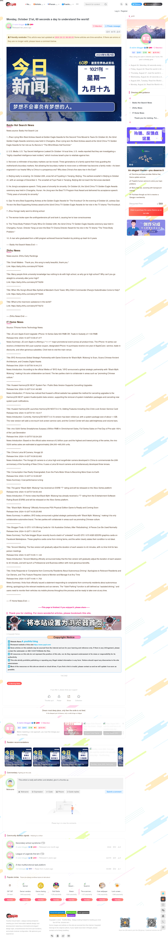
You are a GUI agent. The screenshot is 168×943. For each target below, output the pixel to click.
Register (124, 11)
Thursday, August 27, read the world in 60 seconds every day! (147, 73)
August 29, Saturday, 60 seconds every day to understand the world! (147, 65)
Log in (117, 11)
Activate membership (154, 4)
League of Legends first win (30, 853)
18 (31, 728)
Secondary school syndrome (30, 842)
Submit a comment (114, 791)
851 (25, 728)
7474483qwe (21, 869)
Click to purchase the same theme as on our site (146, 211)
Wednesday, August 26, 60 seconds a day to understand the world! (147, 76)
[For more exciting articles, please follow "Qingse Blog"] (64, 622)
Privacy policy (71, 912)
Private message (113, 26)
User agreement (83, 912)
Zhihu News (137, 108)
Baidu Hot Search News (142, 102)
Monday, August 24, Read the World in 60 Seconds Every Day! (147, 84)
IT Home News (138, 113)
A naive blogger (18, 24)
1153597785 (34, 651)
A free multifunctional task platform (31, 864)
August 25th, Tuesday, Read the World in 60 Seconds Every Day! (147, 80)
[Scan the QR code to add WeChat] (163, 910)
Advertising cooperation (58, 915)
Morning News (15, 683)
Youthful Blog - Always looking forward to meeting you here (81, 920)
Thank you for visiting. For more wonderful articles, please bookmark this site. (147, 118)
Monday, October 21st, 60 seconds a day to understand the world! (48, 19)
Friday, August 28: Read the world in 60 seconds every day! (147, 69)
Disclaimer (71, 915)
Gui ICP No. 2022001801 (61, 922)
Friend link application (57, 912)
